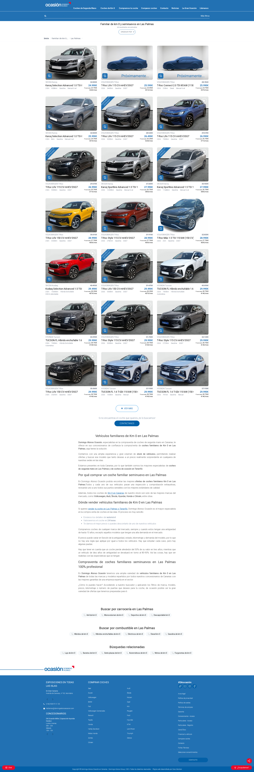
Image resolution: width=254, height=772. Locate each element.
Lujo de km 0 (70, 653)
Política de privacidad (185, 698)
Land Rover (131, 729)
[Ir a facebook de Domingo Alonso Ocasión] (194, 686)
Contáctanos (127, 423)
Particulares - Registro (185, 725)
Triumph (130, 733)
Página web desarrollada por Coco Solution (167, 769)
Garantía (181, 712)
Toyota (90, 720)
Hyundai (130, 720)
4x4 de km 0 (92, 615)
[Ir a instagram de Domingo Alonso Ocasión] (190, 686)
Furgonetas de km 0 (183, 653)
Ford (128, 715)
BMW (90, 702)
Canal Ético (182, 730)
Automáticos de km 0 (138, 653)
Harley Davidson (93, 729)
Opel (128, 702)
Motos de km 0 (161, 653)
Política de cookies (184, 703)
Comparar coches (149, 8)
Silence (129, 738)
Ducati (90, 693)
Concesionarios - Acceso (186, 716)
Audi (128, 688)
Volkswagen (92, 697)
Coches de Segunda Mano (84, 8)
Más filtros (205, 16)
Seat (89, 688)
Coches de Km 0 (108, 8)
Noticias (175, 8)
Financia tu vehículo (185, 734)
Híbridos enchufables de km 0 (108, 634)
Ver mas (128, 408)
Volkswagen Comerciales (96, 711)
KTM (128, 724)
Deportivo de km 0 (138, 615)
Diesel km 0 (155, 634)
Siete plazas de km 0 (113, 653)
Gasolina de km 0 (175, 634)
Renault (90, 715)
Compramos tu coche (128, 8)
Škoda (129, 693)
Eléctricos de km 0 (135, 634)
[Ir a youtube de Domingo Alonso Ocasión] (185, 686)
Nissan (129, 697)
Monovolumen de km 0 (113, 615)
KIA (128, 706)
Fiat (89, 706)
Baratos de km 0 (90, 653)
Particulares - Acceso (185, 721)
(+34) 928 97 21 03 (53, 704)
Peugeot (129, 711)
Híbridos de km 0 (81, 634)
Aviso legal (181, 694)
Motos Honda (92, 733)
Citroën (90, 742)
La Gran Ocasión (189, 8)
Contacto (164, 8)
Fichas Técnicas (183, 748)
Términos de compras (185, 707)
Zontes (90, 738)
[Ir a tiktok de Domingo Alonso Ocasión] (180, 686)
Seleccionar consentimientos (188, 752)
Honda (90, 724)
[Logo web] (58, 4)
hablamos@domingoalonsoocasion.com (60, 708)
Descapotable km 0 (162, 615)
